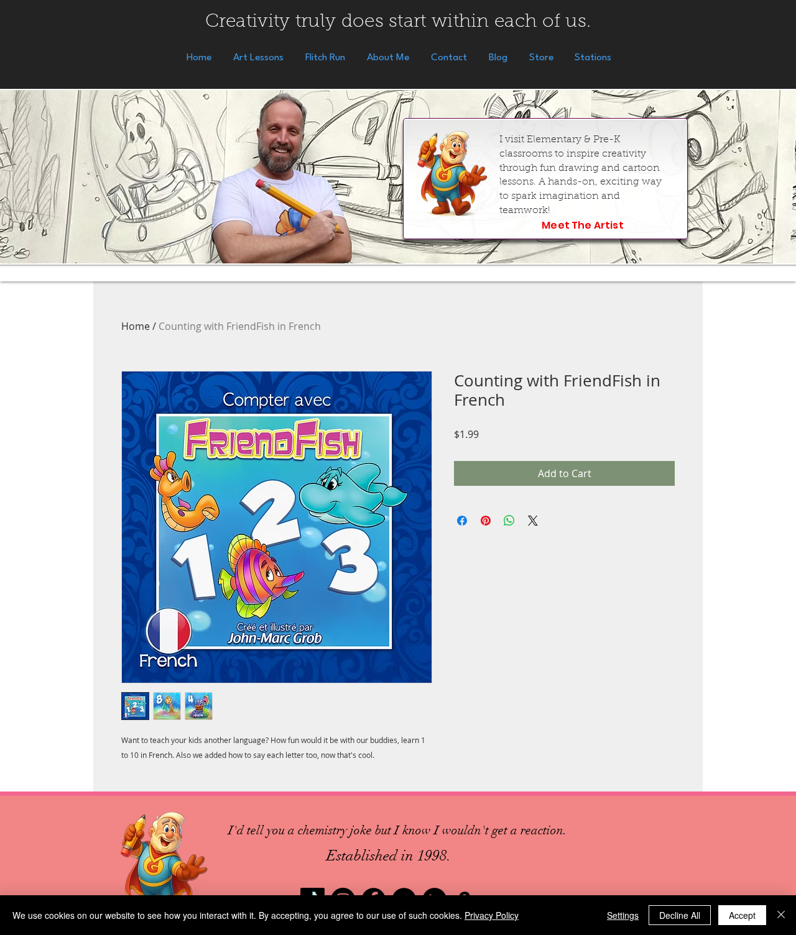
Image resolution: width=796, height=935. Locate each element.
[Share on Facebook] (462, 520)
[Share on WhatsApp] (509, 520)
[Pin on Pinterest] (485, 520)
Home (135, 326)
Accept (742, 915)
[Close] (781, 915)
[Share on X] (532, 520)
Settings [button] (623, 915)
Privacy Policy (492, 915)
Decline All (679, 915)
